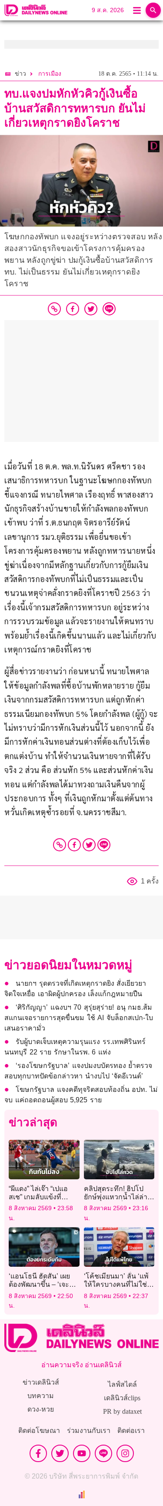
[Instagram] (125, 1453)
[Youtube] (81, 1453)
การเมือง (49, 73)
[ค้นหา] (153, 10)
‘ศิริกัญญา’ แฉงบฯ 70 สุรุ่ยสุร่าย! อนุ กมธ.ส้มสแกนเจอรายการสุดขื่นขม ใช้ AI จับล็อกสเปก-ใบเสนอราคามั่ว (78, 1018)
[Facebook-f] (38, 1453)
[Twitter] (89, 844)
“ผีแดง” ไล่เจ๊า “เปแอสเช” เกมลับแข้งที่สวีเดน (38, 1197)
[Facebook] (74, 844)
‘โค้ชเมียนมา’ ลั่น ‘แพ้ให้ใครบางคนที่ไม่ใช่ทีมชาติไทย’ (116, 1284)
